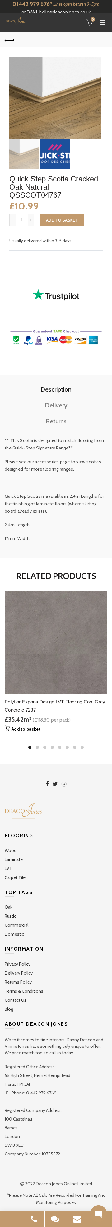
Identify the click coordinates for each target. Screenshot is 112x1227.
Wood (10, 850)
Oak (8, 907)
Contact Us (15, 1000)
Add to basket (62, 220)
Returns (56, 421)
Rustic (10, 916)
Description (56, 389)
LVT (8, 868)
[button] (98, 1213)
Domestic (14, 934)
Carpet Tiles (16, 877)
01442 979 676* (32, 4)
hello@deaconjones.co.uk (65, 12)
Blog (9, 1009)
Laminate (14, 859)
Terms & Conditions (24, 991)
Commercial (16, 925)
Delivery (56, 405)
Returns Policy (18, 982)
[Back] (9, 39)
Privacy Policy (17, 964)
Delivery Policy (19, 973)
